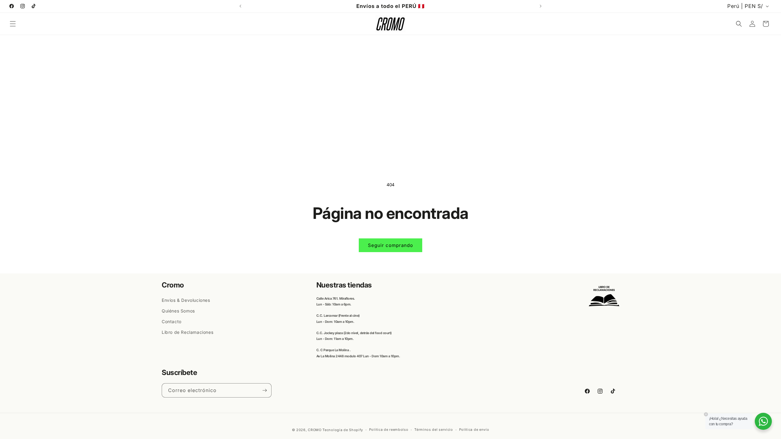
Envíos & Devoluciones (186, 300)
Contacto (172, 321)
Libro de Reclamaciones (187, 332)
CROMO (315, 430)
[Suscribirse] (264, 390)
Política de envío (474, 429)
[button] (13, 23)
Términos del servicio (433, 429)
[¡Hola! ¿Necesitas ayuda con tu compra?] (763, 421)
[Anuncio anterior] (240, 6)
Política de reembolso (388, 429)
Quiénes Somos (178, 310)
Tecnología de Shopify (342, 430)
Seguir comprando (390, 245)
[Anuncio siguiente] (540, 6)
